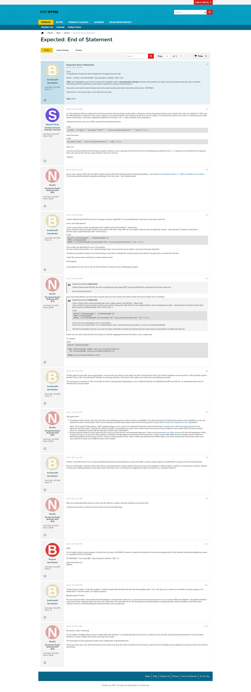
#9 (207, 499)
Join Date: (49, 87)
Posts (46, 50)
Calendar (60, 27)
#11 (206, 585)
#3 (207, 170)
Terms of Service (189, 676)
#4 (207, 215)
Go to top (204, 676)
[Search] (210, 12)
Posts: (47, 89)
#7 (207, 412)
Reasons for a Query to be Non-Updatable (180, 422)
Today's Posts (74, 27)
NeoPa (80, 267)
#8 (207, 457)
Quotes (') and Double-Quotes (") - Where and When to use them (178, 174)
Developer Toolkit (120, 22)
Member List (47, 27)
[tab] (47, 50)
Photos (79, 50)
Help (155, 676)
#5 (207, 279)
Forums (45, 22)
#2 (207, 109)
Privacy (175, 676)
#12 (206, 626)
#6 (207, 371)
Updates (99, 22)
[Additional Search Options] (205, 12)
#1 (207, 64)
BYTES (59, 22)
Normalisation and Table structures (168, 433)
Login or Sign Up (202, 2)
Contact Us (165, 676)
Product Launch (78, 22)
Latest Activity (62, 50)
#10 (206, 544)
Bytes (147, 676)
